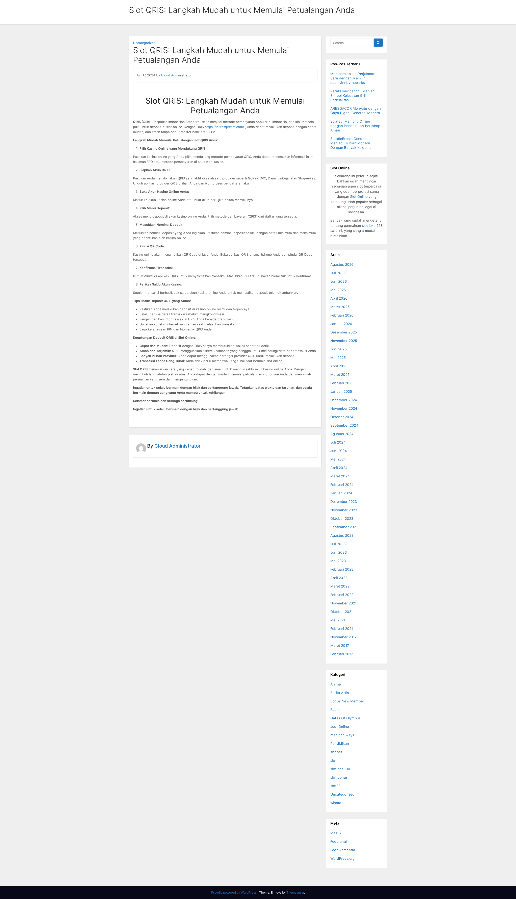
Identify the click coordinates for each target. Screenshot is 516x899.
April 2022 (338, 578)
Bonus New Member (347, 701)
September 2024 (344, 425)
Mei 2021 (337, 620)
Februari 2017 (341, 654)
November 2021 (343, 603)
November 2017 (343, 637)
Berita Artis (339, 693)
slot (333, 760)
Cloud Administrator (176, 75)
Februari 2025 (342, 383)
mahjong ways (342, 735)
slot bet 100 (340, 769)
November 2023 (343, 510)
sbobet (336, 752)
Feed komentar (342, 850)
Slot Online (359, 197)
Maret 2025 (340, 375)
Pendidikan (339, 744)
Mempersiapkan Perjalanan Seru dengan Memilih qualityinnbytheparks (352, 78)
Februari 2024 (342, 485)
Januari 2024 (341, 493)
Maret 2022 (340, 586)
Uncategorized (144, 43)
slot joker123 (372, 226)
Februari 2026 (342, 315)
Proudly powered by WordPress (234, 892)
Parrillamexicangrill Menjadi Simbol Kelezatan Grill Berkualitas (353, 95)
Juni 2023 (338, 552)
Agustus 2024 (342, 434)
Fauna (335, 710)
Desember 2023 (343, 502)
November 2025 (343, 341)
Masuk (335, 833)
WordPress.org (342, 858)
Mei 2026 (338, 290)
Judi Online (339, 727)
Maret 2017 (339, 646)
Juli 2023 (338, 544)
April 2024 (338, 468)
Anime (335, 684)
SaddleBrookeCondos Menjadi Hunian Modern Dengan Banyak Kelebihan (352, 143)
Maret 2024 (340, 476)
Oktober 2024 (341, 417)
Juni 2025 (338, 349)
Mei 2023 (338, 561)
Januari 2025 (341, 392)
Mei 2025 (338, 358)
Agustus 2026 (342, 265)
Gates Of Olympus (345, 718)
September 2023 (344, 527)
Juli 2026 (338, 273)
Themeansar (295, 892)
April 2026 (338, 298)
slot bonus (339, 777)
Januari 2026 (341, 324)
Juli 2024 (338, 442)
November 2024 (343, 408)
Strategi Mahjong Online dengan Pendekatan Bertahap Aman (355, 125)
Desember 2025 (343, 332)
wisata (335, 803)
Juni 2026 (338, 281)
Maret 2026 (340, 307)
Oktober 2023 (341, 519)
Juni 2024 (338, 451)
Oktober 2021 (341, 612)
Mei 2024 (338, 459)
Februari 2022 (342, 595)
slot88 (335, 786)
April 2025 (338, 366)
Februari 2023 (342, 569)
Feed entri (338, 842)
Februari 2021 (341, 629)
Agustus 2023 (342, 535)
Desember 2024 (343, 400)
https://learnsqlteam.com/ (224, 127)
